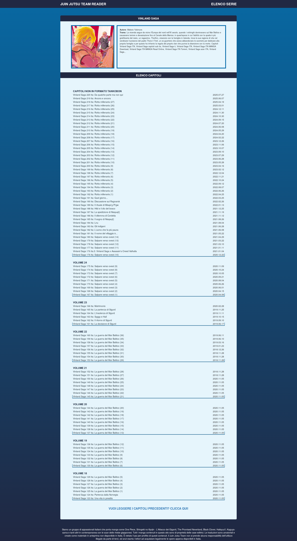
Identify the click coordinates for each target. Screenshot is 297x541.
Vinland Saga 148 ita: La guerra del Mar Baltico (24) (98, 385)
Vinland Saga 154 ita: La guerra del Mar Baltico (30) (98, 356)
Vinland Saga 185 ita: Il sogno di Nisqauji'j (93, 219)
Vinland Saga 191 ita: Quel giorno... (90, 197)
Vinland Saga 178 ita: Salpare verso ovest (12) (96, 244)
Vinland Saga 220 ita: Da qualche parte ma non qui (98, 94)
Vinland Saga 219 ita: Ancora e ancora (92, 98)
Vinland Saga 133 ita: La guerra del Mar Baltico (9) (98, 454)
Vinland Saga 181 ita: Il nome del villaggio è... (95, 233)
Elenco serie (224, 3)
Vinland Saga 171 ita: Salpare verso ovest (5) (95, 280)
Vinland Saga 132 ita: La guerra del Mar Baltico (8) (98, 458)
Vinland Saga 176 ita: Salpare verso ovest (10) (96, 254)
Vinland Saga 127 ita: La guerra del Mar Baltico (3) (98, 484)
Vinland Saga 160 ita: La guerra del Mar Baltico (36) (98, 335)
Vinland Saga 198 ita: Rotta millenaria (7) (93, 172)
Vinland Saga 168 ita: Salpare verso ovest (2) (95, 291)
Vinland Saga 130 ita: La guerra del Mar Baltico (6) (98, 465)
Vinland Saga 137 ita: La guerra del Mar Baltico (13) (98, 432)
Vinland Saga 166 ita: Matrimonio (89, 306)
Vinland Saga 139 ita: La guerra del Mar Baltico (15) (98, 425)
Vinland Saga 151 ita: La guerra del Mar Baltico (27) (98, 375)
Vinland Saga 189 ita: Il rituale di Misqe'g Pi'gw (95, 204)
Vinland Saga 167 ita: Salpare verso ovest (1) (95, 294)
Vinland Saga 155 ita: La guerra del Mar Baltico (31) (98, 352)
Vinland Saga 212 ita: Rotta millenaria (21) (93, 123)
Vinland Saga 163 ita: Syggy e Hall (90, 316)
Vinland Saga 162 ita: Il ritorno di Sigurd (92, 320)
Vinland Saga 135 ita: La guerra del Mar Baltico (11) (98, 447)
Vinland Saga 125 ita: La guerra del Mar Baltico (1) (98, 491)
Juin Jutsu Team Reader (83, 3)
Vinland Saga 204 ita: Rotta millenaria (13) (93, 151)
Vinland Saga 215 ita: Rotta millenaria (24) (93, 112)
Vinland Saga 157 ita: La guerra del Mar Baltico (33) (98, 345)
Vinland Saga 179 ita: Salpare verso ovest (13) (96, 240)
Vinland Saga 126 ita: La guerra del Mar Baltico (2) (98, 487)
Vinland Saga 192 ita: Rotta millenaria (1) (93, 194)
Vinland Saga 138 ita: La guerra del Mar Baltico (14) (98, 429)
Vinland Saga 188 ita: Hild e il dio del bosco (94, 208)
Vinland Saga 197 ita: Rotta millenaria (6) (93, 176)
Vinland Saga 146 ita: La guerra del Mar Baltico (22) (98, 392)
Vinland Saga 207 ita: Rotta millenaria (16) (93, 140)
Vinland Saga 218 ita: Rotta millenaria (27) (93, 101)
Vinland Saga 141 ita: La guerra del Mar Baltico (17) (98, 418)
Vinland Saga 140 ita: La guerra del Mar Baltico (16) (98, 422)
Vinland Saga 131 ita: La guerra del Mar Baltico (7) (98, 461)
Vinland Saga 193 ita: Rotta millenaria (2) (93, 190)
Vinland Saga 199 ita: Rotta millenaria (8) (93, 169)
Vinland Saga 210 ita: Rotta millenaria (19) (93, 130)
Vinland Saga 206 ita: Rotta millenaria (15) (93, 144)
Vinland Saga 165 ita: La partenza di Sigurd (94, 309)
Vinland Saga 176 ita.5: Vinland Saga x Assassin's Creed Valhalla (105, 251)
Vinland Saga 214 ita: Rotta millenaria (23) (93, 116)
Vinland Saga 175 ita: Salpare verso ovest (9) (95, 266)
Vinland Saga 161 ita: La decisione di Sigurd (94, 323)
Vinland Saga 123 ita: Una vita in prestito (93, 498)
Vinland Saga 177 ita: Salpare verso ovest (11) (96, 247)
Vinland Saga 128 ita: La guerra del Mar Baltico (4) (98, 480)
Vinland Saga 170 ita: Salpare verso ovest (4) (95, 283)
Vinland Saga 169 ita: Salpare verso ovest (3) (95, 287)
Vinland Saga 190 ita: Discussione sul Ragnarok (96, 201)
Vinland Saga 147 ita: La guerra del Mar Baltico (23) (98, 389)
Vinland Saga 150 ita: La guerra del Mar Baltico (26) (98, 378)
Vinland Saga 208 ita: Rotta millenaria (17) (93, 137)
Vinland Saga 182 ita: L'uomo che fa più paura (95, 229)
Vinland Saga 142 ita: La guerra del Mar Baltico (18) (98, 414)
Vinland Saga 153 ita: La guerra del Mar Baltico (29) (98, 360)
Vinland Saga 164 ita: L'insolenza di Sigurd (94, 313)
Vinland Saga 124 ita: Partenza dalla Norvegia (95, 494)
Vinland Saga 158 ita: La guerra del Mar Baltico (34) (98, 342)
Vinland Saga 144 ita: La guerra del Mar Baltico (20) (98, 407)
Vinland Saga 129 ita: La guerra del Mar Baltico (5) (98, 476)
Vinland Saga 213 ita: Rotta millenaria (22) (93, 119)
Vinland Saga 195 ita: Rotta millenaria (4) (93, 183)
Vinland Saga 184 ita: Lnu (85, 222)
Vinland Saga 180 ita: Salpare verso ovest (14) (96, 236)
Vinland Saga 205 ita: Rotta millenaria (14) (93, 148)
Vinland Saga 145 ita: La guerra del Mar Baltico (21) (98, 396)
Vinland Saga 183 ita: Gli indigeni (89, 226)
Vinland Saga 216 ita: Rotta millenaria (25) (93, 108)
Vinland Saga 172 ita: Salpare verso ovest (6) (95, 276)
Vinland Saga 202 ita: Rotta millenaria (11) (93, 158)
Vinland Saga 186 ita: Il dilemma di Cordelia (94, 215)
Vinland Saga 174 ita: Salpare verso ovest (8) (95, 269)
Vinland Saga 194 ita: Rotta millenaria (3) (93, 187)
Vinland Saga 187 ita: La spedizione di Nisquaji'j (96, 212)
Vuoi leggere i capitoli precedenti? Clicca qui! (148, 508)
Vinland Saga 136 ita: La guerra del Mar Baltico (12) (98, 444)
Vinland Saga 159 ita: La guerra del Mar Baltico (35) (98, 338)
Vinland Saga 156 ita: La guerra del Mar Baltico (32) (98, 349)
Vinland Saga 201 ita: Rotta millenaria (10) (93, 162)
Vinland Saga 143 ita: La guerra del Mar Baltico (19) (98, 411)
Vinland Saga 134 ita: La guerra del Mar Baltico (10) (98, 451)
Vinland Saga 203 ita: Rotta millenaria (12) (93, 155)
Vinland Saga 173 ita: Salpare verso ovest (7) (95, 273)
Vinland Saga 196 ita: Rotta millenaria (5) (93, 180)
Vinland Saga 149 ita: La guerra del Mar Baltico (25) (98, 382)
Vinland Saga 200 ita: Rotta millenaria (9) (93, 165)
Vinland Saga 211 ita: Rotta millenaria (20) (93, 126)
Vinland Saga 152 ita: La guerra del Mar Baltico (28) (98, 371)
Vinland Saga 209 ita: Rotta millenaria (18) (93, 133)
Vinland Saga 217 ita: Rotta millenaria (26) (93, 105)
